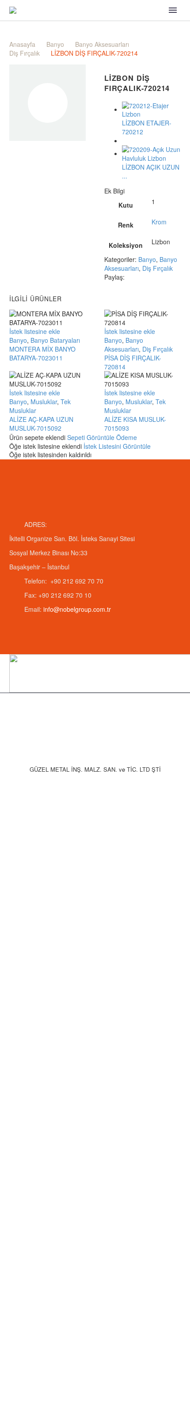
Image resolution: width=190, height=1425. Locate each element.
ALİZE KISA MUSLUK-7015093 (135, 423)
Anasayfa (22, 44)
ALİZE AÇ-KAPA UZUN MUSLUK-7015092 (41, 423)
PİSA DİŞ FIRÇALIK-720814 (132, 362)
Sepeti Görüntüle (90, 437)
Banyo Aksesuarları (102, 44)
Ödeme (126, 437)
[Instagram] (100, 716)
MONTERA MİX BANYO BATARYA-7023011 (42, 353)
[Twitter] (145, 276)
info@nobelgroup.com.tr (77, 609)
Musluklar (43, 401)
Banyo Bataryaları (55, 340)
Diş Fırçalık (24, 53)
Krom (159, 221)
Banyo (55, 44)
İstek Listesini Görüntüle (117, 446)
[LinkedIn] (89, 716)
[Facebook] (132, 276)
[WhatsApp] (112, 716)
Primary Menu (173, 10)
